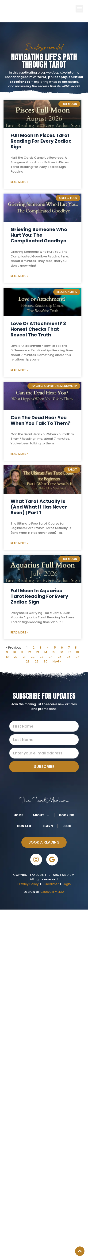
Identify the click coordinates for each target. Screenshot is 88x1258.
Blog (66, 826)
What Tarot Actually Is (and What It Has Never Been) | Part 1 (39, 507)
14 (45, 652)
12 (29, 652)
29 (36, 661)
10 (14, 652)
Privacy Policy (28, 884)
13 (37, 652)
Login (66, 884)
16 (61, 652)
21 (24, 656)
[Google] (52, 859)
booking (66, 815)
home (18, 815)
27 (77, 656)
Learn (48, 826)
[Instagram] (36, 859)
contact (25, 826)
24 (51, 656)
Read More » (19, 182)
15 (53, 652)
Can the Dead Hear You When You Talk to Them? (40, 420)
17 (69, 652)
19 (7, 656)
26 (68, 656)
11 (22, 652)
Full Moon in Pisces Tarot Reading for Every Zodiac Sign (41, 141)
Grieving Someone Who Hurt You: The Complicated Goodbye (39, 235)
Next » (57, 661)
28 (28, 661)
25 (59, 656)
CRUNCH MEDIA (52, 892)
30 (45, 661)
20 (16, 656)
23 (41, 656)
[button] (79, 8)
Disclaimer (51, 884)
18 (77, 652)
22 (32, 656)
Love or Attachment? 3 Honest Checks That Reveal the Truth (38, 329)
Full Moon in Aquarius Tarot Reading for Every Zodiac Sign (39, 596)
